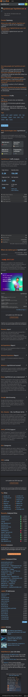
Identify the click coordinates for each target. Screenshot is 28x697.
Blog (13, 695)
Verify (14, 429)
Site (14, 445)
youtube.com (19, 496)
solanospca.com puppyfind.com (10, 576)
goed (11, 115)
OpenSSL (5, 153)
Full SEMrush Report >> (21, 309)
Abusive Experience (14, 355)
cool (7, 115)
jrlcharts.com (4, 528)
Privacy (16, 695)
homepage (4, 117)
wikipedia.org (7, 507)
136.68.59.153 (4, 610)
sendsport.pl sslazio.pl (7, 573)
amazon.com (19, 499)
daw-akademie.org (6, 541)
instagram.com (20, 498)
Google (14, 397)
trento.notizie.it (5, 520)
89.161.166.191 (4, 612)
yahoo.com (19, 505)
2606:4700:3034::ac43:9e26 (8, 608)
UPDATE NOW (14, 317)
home (11, 119)
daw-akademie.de (5, 536)
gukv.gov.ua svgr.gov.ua (8, 583)
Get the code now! (14, 675)
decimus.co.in (4, 525)
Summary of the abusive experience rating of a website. (12, 359)
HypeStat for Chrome (15, 554)
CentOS (17, 146)
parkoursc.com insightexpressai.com (11, 565)
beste (2, 119)
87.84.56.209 (4, 615)
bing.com (6, 503)
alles (7, 119)
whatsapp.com (20, 509)
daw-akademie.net (6, 523)
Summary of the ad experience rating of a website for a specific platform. (13, 349)
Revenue (14, 329)
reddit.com (19, 501)
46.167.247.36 (4, 606)
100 (22, 117)
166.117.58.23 (4, 613)
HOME (12, 1)
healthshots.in (5, 530)
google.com (7, 496)
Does (14, 377)
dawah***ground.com (6, 532)
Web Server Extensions (5, 150)
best (18, 117)
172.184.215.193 (5, 597)
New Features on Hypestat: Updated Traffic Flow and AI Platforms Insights (14, 638)
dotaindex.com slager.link (8, 582)
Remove (6, 662)
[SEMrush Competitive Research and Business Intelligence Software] (7, 259)
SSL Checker (14, 412)
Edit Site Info (4, 125)
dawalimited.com (5, 516)
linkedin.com (19, 503)
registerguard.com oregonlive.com (10, 567)
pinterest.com (7, 509)
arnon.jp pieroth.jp (6, 574)
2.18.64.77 (3, 596)
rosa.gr (3, 521)
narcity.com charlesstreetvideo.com (11, 587)
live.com (18, 507)
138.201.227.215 (5, 594)
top (23, 115)
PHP (16, 153)
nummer (16, 115)
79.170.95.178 (4, 86)
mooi (14, 117)
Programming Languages (17, 150)
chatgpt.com (7, 505)
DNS (14, 460)
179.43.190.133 (4, 617)
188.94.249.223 (5, 599)
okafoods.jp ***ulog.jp (7, 569)
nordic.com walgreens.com (9, 580)
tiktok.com (6, 501)
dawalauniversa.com (6, 518)
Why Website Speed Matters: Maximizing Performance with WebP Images (16, 632)
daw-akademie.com (6, 537)
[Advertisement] (14, 50)
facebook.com (7, 498)
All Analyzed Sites (6, 695)
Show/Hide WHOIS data (10, 659)
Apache (5, 144)
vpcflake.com (4, 539)
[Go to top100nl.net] (1, 11)
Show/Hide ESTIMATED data (11, 654)
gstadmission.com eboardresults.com (11, 578)
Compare (22, 4)
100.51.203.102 (5, 601)
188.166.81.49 (4, 605)
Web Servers (5, 142)
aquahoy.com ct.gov (7, 585)
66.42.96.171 (4, 603)
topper (10, 117)
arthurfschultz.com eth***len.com (10, 571)
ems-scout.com (5, 534)
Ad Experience (14, 345)
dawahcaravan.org (6, 527)
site (20, 115)
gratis (2, 115)
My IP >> (24, 622)
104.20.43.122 (4, 619)
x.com (5, 499)
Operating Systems (16, 143)
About (20, 695)
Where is (14, 365)
